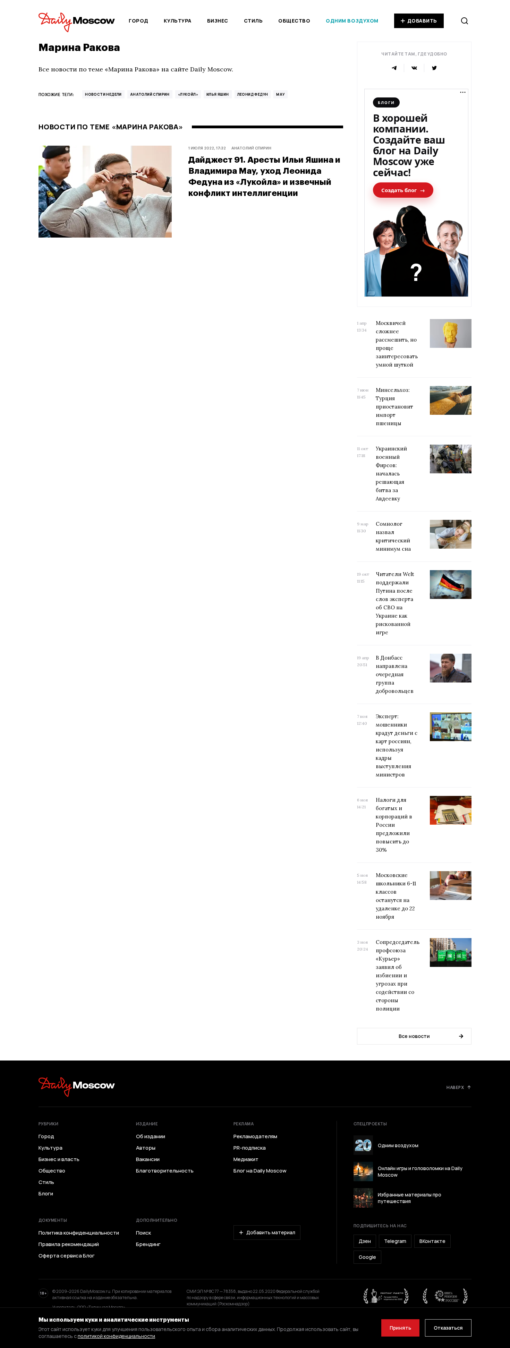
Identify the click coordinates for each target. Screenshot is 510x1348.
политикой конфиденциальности (116, 1336)
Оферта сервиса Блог (67, 1255)
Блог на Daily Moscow (260, 1170)
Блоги (46, 1193)
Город (138, 20)
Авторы (145, 1147)
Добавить (422, 20)
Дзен (365, 1241)
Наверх (455, 1087)
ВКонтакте (432, 1241)
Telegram (395, 1241)
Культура (177, 20)
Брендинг (148, 1244)
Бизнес (217, 20)
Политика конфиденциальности (79, 1232)
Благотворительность (165, 1170)
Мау (280, 94)
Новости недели (103, 94)
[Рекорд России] (445, 1296)
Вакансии (148, 1159)
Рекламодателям (255, 1136)
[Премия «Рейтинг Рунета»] (386, 1296)
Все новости (414, 1036)
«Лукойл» (188, 94)
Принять (400, 1327)
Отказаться (448, 1327)
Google (367, 1257)
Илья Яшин (217, 94)
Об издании (150, 1136)
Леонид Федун (252, 94)
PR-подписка (249, 1147)
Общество (294, 20)
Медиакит (245, 1159)
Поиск (143, 1232)
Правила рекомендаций (69, 1244)
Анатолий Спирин (150, 94)
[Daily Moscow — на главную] (77, 1087)
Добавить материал (270, 1232)
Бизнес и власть (59, 1159)
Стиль (253, 20)
